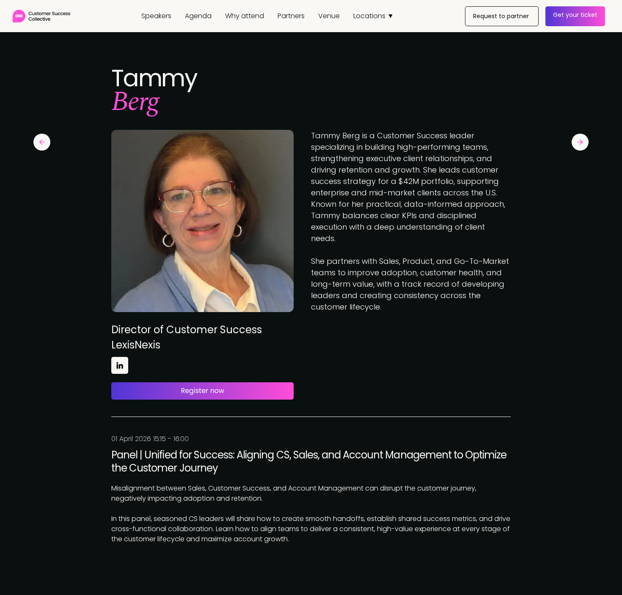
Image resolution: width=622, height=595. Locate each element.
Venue (329, 16)
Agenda (198, 16)
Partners (291, 16)
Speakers (156, 16)
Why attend (244, 16)
